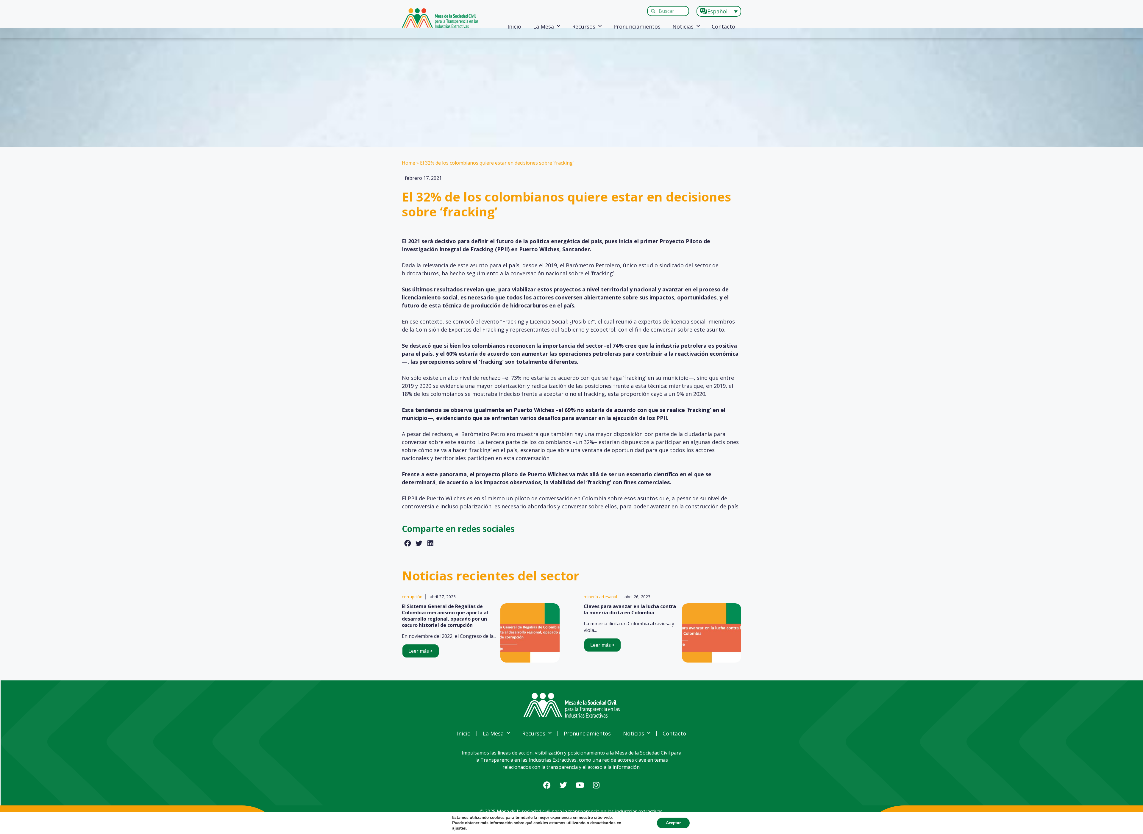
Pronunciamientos (636, 26)
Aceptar (673, 823)
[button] (407, 544)
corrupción (412, 596)
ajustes (459, 828)
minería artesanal (600, 596)
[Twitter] (563, 785)
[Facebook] (547, 785)
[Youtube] (579, 785)
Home (408, 163)
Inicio (514, 26)
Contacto (723, 26)
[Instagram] (596, 785)
